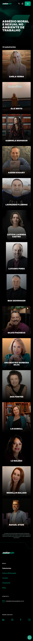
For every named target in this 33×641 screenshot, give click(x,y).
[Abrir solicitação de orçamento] (22, 3)
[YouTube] (29, 620)
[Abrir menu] (28, 3)
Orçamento (6, 583)
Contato (5, 578)
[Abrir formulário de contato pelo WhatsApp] (29, 637)
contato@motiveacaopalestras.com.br (15, 601)
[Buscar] (19, 3)
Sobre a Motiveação (9, 573)
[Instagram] (12, 620)
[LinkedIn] (3, 620)
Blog (4, 588)
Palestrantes (6, 568)
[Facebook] (20, 620)
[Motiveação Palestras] (7, 4)
